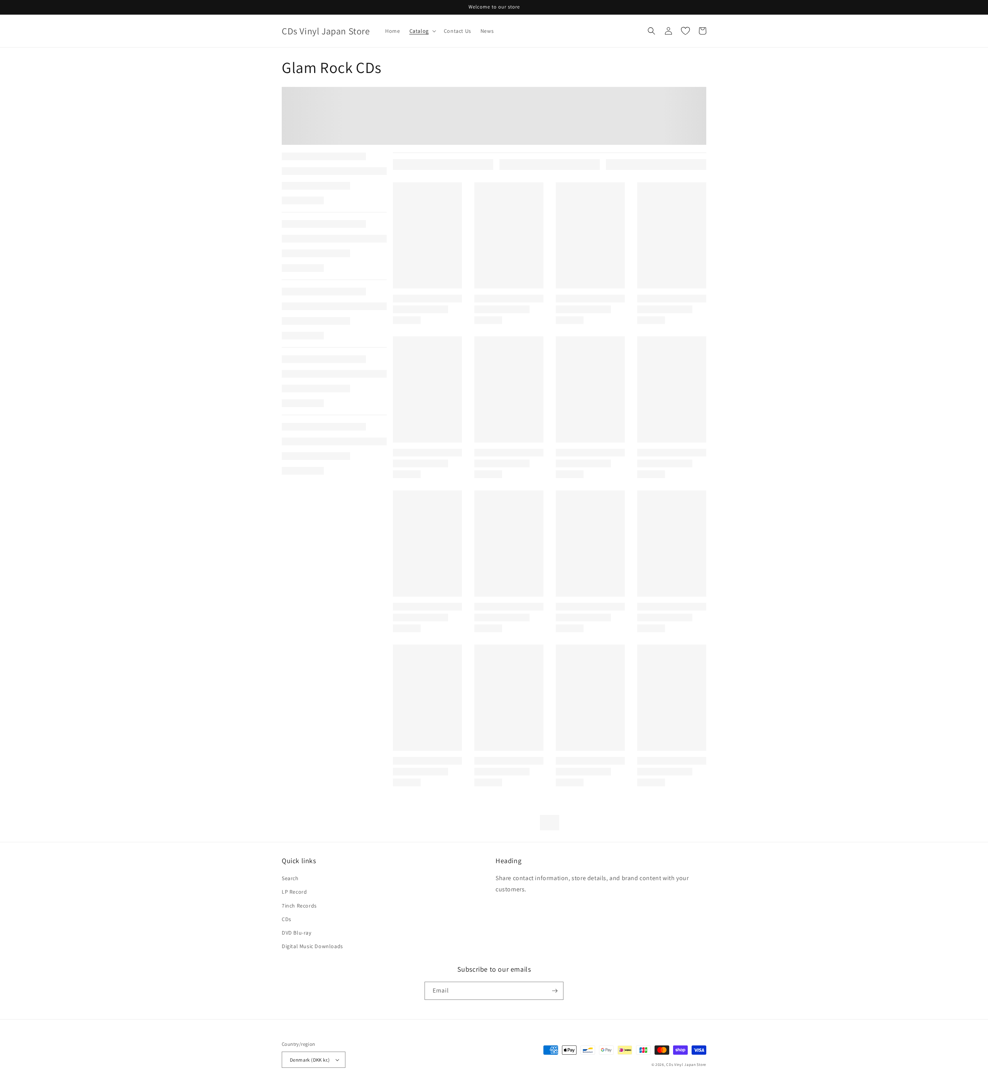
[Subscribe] (554, 991)
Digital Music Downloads (312, 946)
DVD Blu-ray (296, 932)
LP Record (294, 891)
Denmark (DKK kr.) (310, 1060)
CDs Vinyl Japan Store (686, 1064)
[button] (422, 31)
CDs (286, 919)
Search (290, 878)
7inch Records (299, 905)
